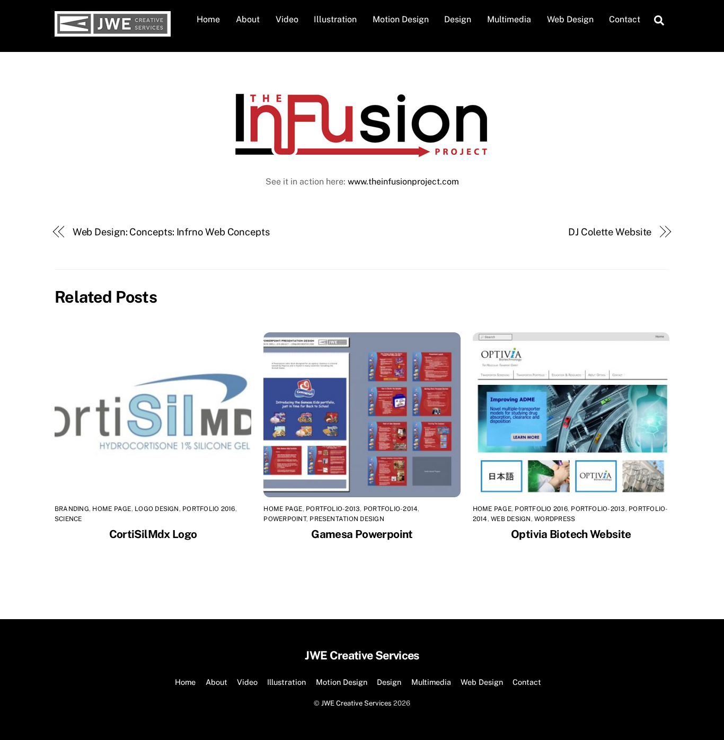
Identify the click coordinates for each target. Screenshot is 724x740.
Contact (624, 19)
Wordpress (554, 519)
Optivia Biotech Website (571, 534)
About (248, 19)
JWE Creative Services (356, 703)
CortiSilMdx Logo (153, 534)
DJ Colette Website (609, 231)
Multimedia (509, 19)
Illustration (335, 19)
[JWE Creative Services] (113, 31)
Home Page (111, 509)
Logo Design (157, 509)
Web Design (570, 19)
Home (208, 19)
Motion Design (401, 19)
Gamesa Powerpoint (361, 534)
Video (287, 19)
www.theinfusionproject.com (403, 182)
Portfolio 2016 (208, 509)
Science (68, 519)
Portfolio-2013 (333, 509)
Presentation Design (347, 519)
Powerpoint (284, 519)
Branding (72, 509)
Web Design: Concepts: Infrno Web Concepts (171, 231)
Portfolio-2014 (391, 509)
